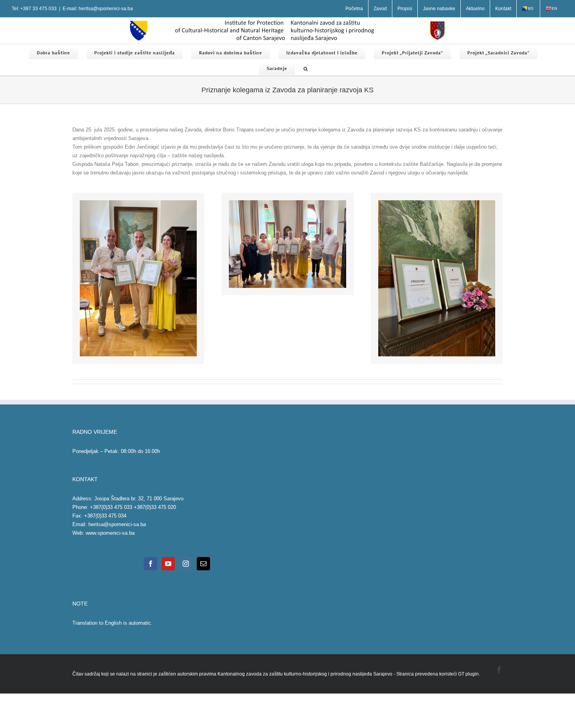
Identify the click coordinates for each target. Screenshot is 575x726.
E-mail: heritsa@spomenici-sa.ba (98, 8)
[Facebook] (150, 563)
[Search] (306, 67)
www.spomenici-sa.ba (110, 533)
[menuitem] (354, 8)
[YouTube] (168, 563)
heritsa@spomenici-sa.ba (117, 524)
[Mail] (203, 563)
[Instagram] (185, 563)
